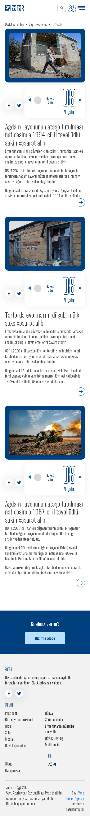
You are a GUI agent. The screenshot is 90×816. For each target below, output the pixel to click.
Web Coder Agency (75, 795)
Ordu (8, 726)
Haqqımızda (12, 770)
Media (9, 739)
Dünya (49, 713)
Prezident (11, 713)
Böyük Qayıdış (54, 738)
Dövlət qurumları (14, 24)
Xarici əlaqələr (54, 719)
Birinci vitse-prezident (19, 719)
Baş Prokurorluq (38, 24)
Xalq (7, 732)
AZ (50, 764)
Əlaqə (8, 764)
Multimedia (52, 744)
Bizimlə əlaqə (45, 638)
